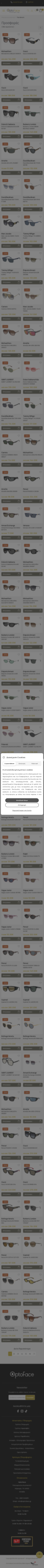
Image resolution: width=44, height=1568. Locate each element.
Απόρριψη (22, 805)
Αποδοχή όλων (22, 800)
